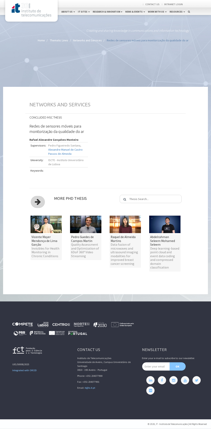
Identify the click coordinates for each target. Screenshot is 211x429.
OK (177, 366)
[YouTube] (185, 380)
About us (67, 11)
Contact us (152, 4)
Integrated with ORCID (24, 370)
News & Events (134, 11)
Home (41, 40)
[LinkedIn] (150, 380)
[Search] (188, 7)
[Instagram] (173, 380)
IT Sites (83, 11)
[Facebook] (162, 380)
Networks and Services (87, 40)
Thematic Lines (59, 40)
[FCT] (27, 350)
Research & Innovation (106, 11)
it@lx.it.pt (90, 387)
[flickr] (150, 390)
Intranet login (173, 4)
